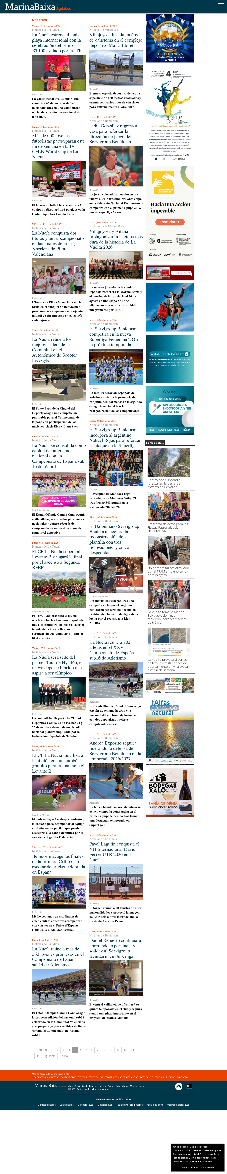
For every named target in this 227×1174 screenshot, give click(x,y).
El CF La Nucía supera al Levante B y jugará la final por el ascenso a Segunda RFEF (57, 559)
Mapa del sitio (137, 1086)
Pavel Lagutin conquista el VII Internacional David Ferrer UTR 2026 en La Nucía (114, 851)
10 (103, 1050)
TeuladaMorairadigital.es (129, 1104)
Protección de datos (118, 1086)
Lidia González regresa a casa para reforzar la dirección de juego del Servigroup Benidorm (113, 133)
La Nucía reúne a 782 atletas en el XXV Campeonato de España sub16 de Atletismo (111, 650)
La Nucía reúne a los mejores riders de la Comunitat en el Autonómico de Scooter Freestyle (54, 349)
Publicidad (169, 1077)
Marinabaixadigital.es (178, 1104)
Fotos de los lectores (101, 1077)
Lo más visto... (155, 442)
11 (110, 1050)
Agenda (144, 1077)
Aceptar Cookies (190, 1167)
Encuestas (53, 1077)
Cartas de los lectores (74, 1077)
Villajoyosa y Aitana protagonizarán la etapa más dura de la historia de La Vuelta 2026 (116, 239)
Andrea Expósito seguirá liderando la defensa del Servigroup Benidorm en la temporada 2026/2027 (115, 751)
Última (64, 1056)
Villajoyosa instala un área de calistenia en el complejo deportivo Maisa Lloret (115, 39)
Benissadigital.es (47, 1104)
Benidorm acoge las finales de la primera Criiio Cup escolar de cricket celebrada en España (58, 864)
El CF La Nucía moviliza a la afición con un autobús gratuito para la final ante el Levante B (58, 763)
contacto (182, 1077)
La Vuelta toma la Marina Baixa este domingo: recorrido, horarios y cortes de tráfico (167, 617)
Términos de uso (97, 1086)
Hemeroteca (39, 1077)
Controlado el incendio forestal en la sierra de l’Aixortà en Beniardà (164, 483)
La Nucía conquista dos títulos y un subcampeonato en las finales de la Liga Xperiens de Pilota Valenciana (58, 243)
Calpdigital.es (67, 1104)
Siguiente (50, 1056)
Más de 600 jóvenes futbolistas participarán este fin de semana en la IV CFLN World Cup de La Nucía (58, 146)
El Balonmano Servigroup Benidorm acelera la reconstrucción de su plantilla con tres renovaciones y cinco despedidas (114, 539)
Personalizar (207, 1167)
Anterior (42, 1050)
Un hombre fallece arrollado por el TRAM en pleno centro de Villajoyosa (168, 571)
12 (117, 1050)
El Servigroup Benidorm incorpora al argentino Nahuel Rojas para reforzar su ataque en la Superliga (115, 437)
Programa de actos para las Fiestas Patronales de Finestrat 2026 (168, 527)
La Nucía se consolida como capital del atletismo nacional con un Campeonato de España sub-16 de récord (59, 455)
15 (38, 1056)
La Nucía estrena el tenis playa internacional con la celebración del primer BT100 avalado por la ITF (56, 42)
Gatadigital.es (105, 1104)
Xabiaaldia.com (155, 1104)
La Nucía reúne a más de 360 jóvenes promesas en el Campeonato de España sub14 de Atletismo (58, 956)
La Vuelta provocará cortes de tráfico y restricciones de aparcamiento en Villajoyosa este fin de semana (168, 665)
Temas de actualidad (126, 1077)
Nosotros (156, 1077)
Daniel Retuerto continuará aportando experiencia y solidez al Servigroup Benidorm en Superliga (115, 948)
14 (132, 1050)
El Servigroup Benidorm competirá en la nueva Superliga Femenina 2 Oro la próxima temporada (114, 336)
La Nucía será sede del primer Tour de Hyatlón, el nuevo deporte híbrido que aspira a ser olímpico (57, 665)
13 (125, 1050)
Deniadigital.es (85, 1104)
